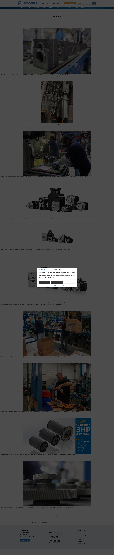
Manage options (69, 282)
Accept (44, 282)
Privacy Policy (56, 285)
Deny (57, 282)
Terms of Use (62, 285)
